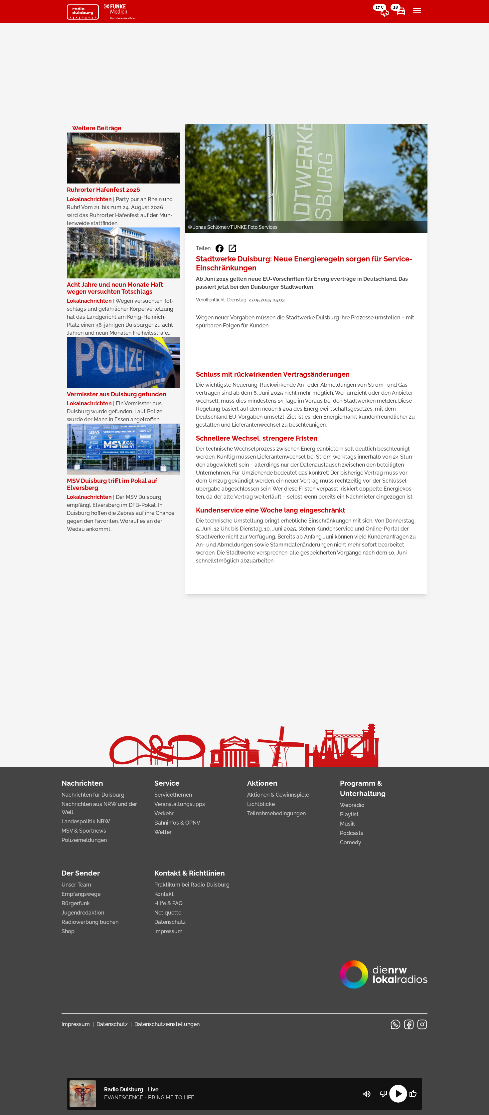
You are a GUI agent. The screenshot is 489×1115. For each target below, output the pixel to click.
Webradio (352, 805)
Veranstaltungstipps (179, 804)
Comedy (350, 842)
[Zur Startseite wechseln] (83, 12)
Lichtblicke (261, 804)
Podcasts (351, 833)
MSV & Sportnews (84, 831)
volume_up (367, 1094)
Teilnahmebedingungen (276, 813)
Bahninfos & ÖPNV (177, 823)
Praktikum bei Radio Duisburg (192, 885)
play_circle (398, 1093)
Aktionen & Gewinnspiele (278, 795)
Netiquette (167, 913)
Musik (347, 824)
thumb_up (413, 1094)
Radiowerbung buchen (90, 922)
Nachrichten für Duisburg (93, 795)
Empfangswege (81, 894)
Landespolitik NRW (86, 821)
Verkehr (164, 813)
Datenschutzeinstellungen (167, 1024)
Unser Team (76, 885)
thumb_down (384, 1094)
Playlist (349, 814)
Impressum (168, 931)
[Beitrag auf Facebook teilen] (220, 248)
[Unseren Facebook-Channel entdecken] (409, 1024)
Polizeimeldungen (84, 840)
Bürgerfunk (76, 903)
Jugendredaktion (83, 913)
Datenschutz (170, 922)
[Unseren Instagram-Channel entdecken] (422, 1024)
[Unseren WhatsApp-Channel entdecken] (395, 1024)
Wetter (163, 832)
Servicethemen (173, 795)
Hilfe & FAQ (168, 903)
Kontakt (164, 894)
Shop (68, 931)
